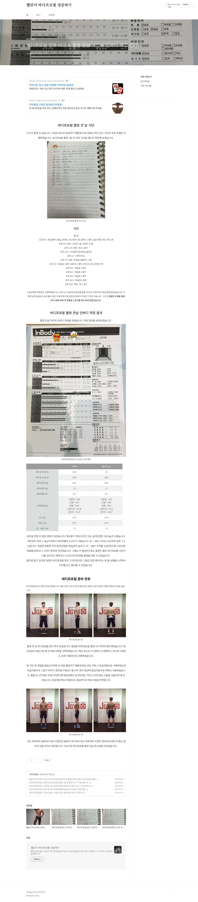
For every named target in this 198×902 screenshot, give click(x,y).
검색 (163, 5)
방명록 (51, 14)
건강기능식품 (146, 85)
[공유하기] (34, 760)
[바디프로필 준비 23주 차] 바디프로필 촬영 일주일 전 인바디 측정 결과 (57, 789)
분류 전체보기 (146, 76)
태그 (38, 14)
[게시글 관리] (37, 760)
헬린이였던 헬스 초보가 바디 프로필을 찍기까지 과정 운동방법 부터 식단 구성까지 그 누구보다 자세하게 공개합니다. (71, 852)
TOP (169, 893)
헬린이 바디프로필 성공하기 (49, 5)
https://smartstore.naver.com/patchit (46, 81)
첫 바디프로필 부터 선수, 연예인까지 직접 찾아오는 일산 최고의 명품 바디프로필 (65, 108)
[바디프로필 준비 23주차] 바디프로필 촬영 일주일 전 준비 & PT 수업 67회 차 (60, 786)
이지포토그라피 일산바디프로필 (45, 104)
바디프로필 (34, 774)
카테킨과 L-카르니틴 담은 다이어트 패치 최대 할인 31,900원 (56, 88)
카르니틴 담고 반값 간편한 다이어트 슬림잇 (51, 84)
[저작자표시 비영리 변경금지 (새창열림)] (56, 760)
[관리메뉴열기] (193, 5)
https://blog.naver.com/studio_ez (44, 100)
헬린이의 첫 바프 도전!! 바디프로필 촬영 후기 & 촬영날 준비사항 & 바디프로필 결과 (62, 779)
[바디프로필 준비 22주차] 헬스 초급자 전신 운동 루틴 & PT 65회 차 (56, 792)
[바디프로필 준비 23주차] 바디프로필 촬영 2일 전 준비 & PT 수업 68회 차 (58, 782)
